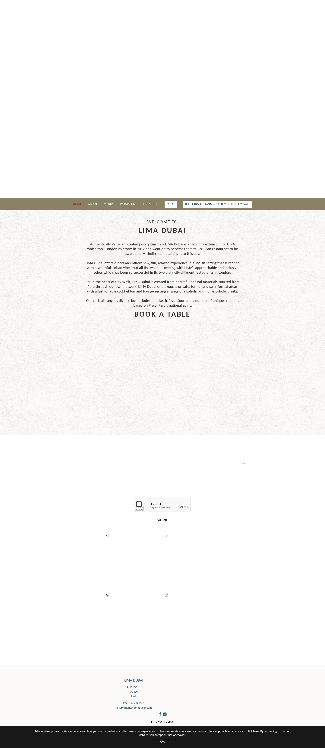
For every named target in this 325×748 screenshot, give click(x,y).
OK (162, 741)
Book (170, 204)
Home (77, 204)
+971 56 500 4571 (134, 703)
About (93, 204)
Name (93, 473)
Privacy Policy (162, 722)
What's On (128, 204)
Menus (109, 204)
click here (253, 731)
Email (170, 473)
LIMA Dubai (133, 680)
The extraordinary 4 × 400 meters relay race (217, 204)
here (243, 463)
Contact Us (150, 204)
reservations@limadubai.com (134, 707)
